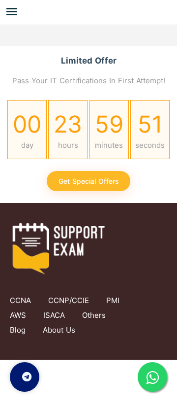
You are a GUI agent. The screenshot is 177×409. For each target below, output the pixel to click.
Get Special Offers (89, 181)
